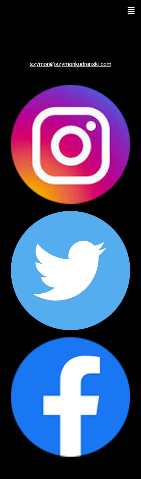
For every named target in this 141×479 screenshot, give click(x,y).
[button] (131, 10)
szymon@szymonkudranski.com (70, 64)
